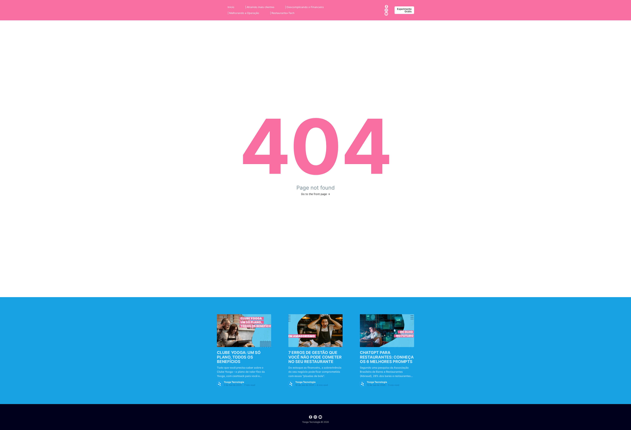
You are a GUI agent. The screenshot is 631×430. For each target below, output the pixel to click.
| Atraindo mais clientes (259, 7)
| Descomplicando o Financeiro (304, 7)
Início (231, 7)
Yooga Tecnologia (234, 382)
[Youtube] (386, 13)
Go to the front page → (315, 194)
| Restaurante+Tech (282, 13)
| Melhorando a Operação (243, 13)
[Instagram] (386, 9)
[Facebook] (386, 6)
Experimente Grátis (404, 10)
